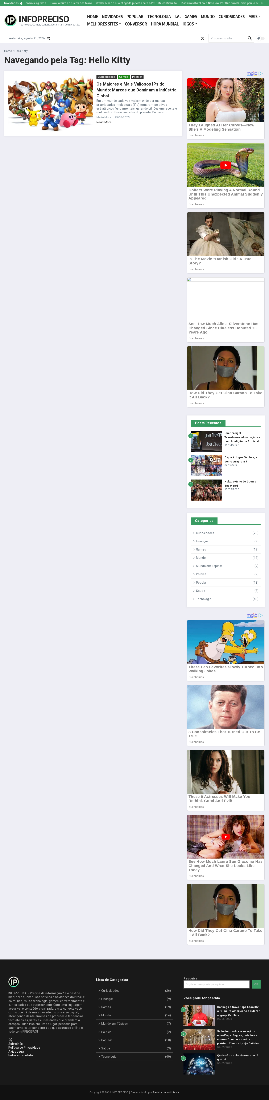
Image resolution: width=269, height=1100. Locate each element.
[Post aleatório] (48, 38)
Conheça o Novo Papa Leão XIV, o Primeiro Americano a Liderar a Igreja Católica (238, 1011)
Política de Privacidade (24, 1047)
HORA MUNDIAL (165, 23)
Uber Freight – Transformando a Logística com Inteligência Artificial (242, 437)
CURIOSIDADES (232, 16)
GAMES (191, 16)
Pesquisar (191, 978)
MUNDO (208, 16)
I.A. (178, 16)
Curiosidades (106, 76)
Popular (137, 76)
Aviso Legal (16, 1051)
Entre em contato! (21, 1055)
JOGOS (188, 23)
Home (8, 50)
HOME (92, 16)
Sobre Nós (15, 1043)
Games (123, 76)
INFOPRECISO (44, 18)
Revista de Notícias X (166, 1092)
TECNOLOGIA (159, 16)
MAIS (252, 16)
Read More (104, 122)
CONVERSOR (136, 23)
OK (256, 984)
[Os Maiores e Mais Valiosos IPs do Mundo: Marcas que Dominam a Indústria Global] (50, 103)
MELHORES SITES (102, 23)
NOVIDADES (112, 16)
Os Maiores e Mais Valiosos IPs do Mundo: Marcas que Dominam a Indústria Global (136, 90)
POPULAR (135, 16)
